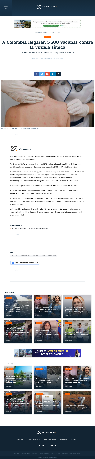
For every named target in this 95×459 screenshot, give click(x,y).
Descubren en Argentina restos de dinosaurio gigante (76, 407)
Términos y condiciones (33, 439)
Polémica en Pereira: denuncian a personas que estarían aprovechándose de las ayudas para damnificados (17, 332)
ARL (12, 256)
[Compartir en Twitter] (42, 74)
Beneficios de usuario (50, 439)
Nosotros (20, 439)
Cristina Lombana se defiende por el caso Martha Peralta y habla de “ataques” (47, 309)
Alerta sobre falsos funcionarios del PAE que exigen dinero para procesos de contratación (17, 379)
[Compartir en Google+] (47, 74)
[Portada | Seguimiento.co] (48, 7)
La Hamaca (62, 13)
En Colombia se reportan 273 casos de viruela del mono (30, 228)
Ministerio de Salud (26, 256)
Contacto (73, 439)
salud (17, 256)
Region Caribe (35, 13)
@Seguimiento (26, 149)
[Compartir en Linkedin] (53, 74)
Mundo (44, 13)
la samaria (39, 368)
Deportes (53, 13)
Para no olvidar (73, 13)
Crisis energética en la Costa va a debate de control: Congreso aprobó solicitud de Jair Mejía (47, 404)
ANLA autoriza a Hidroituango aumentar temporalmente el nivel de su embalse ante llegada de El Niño (17, 308)
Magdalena (24, 13)
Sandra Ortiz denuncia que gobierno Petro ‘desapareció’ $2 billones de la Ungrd (76, 309)
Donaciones (63, 439)
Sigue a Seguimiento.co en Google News (26, 262)
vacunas (42, 256)
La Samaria (14, 13)
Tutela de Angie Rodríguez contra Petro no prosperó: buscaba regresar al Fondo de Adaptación (47, 333)
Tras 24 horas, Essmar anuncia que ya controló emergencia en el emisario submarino (47, 380)
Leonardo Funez (52, 457)
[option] (47, 104)
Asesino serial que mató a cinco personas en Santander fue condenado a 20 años (76, 334)
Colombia (47, 37)
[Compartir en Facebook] (36, 74)
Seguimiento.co (23, 147)
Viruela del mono (51, 256)
